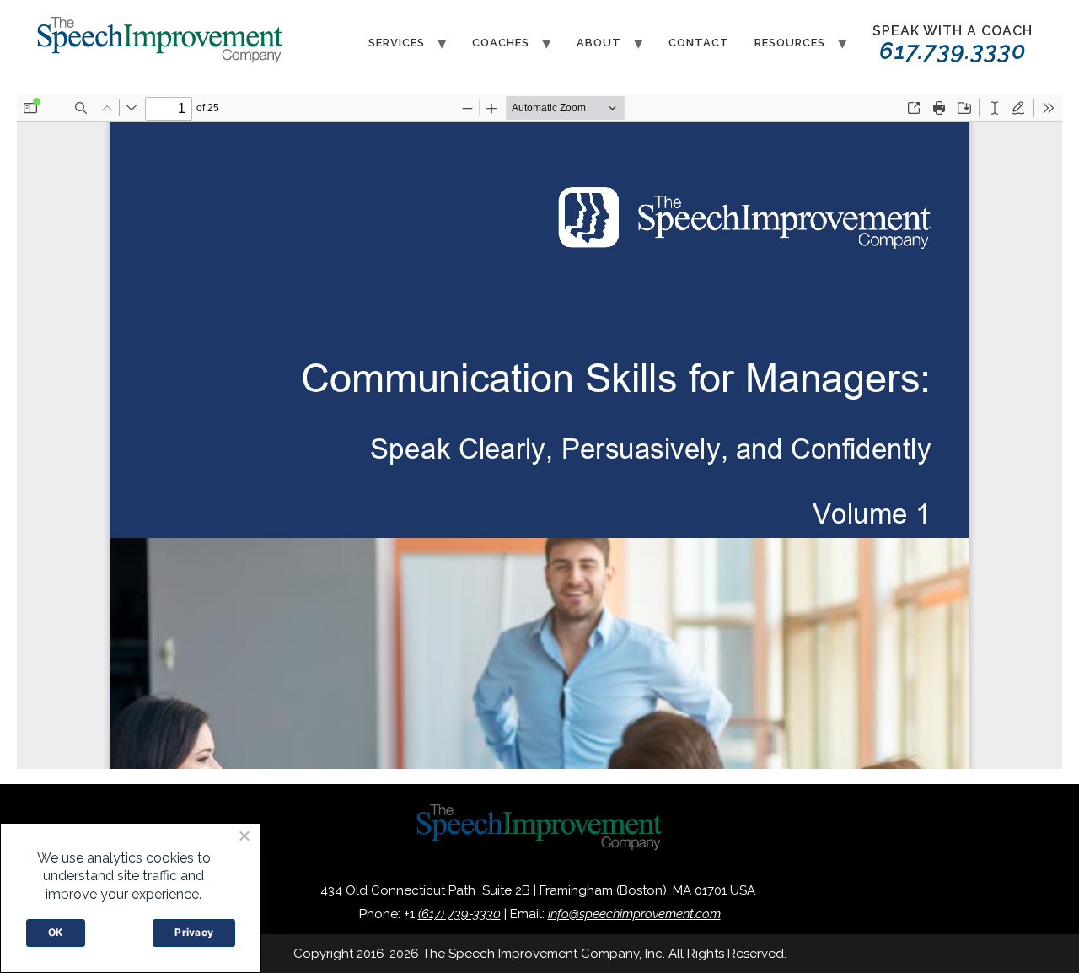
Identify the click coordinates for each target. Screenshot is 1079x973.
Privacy (193, 932)
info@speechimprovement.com (634, 914)
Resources (789, 42)
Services (396, 42)
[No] (243, 835)
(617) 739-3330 (459, 914)
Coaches (500, 42)
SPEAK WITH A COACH (952, 44)
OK (55, 932)
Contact (698, 42)
